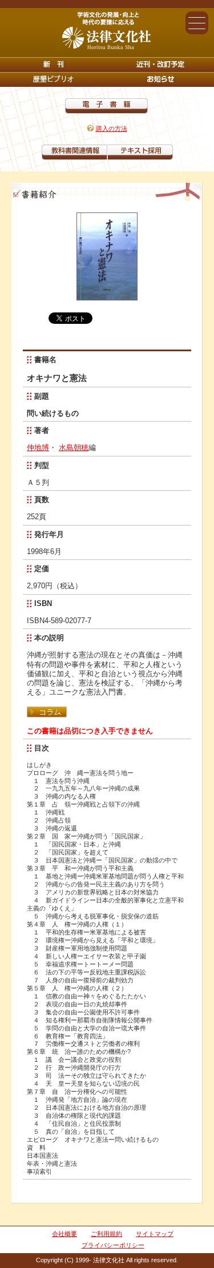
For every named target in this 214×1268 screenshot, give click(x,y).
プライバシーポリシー (113, 1245)
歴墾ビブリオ (53, 79)
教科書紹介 (140, 152)
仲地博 (38, 447)
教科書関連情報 (74, 152)
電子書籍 (106, 106)
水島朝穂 (73, 447)
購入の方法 (111, 128)
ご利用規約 (106, 1233)
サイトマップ (154, 1233)
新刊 (53, 64)
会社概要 (64, 1233)
